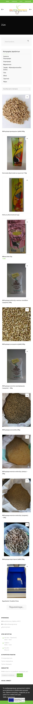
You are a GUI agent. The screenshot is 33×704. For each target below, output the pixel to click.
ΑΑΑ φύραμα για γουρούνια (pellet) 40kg (13, 344)
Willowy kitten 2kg (7, 256)
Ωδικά (5, 75)
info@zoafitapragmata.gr (10, 624)
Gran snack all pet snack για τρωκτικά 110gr (14, 173)
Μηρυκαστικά (7, 64)
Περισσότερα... (16, 607)
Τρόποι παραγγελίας (7, 661)
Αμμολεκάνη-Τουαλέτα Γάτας (10, 601)
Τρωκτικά (6, 78)
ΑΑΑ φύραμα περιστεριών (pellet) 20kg (13, 559)
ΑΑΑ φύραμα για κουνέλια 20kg (11, 430)
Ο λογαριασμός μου (6, 658)
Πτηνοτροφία (7, 58)
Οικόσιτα (6, 56)
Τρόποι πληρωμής (6, 664)
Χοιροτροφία (7, 61)
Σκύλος (5, 69)
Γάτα (4, 72)
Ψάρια (5, 81)
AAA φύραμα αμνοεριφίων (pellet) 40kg (13, 131)
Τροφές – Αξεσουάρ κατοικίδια (12, 67)
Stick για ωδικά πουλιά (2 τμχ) (10, 215)
